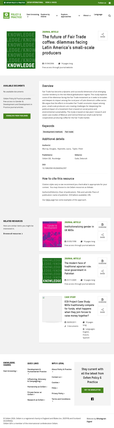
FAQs (48, 200)
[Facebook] (110, 3)
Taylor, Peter (77, 149)
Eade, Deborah (81, 158)
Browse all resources (12, 233)
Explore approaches (66, 15)
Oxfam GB (46, 158)
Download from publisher (17, 116)
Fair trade (69, 132)
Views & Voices (51, 2)
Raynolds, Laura (64, 149)
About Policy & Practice (61, 369)
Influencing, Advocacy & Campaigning (36, 380)
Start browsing (33, 14)
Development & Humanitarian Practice (36, 370)
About (86, 15)
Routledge (56, 158)
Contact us (56, 377)
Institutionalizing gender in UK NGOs (79, 228)
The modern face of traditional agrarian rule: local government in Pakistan (78, 269)
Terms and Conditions (61, 399)
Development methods (53, 132)
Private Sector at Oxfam (34, 393)
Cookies (55, 382)
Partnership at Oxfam (36, 387)
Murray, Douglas (49, 149)
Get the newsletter (92, 390)
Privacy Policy (57, 393)
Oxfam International (35, 2)
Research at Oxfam (35, 400)
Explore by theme (45, 15)
